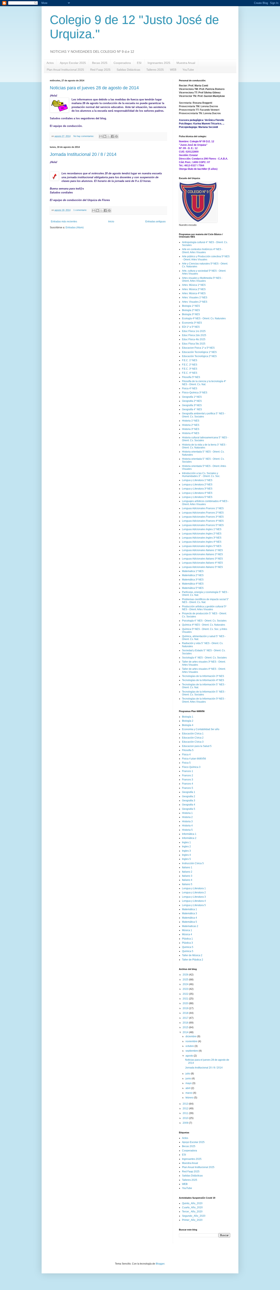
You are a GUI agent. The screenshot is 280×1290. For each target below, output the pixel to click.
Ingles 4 (186, 854)
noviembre (192, 1041)
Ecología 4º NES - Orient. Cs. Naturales (204, 318)
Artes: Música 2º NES (194, 289)
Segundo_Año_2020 (193, 1215)
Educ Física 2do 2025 (194, 335)
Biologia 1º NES (191, 305)
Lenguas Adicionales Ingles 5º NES (201, 546)
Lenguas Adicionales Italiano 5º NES (202, 567)
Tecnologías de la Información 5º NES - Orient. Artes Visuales (203, 700)
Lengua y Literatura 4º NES (197, 493)
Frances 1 (187, 771)
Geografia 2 (188, 796)
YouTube (188, 69)
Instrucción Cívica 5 (193, 863)
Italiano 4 (187, 880)
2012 (186, 1108)
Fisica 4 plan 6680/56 (194, 758)
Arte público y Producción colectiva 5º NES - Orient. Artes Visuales (206, 258)
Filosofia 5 (187, 750)
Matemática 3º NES (193, 579)
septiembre (192, 1050)
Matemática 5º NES (193, 588)
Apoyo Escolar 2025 (73, 62)
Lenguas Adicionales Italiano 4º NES (202, 562)
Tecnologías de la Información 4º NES (203, 680)
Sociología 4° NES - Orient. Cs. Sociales (204, 657)
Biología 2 (187, 720)
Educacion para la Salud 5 (197, 746)
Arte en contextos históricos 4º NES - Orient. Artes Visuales (202, 251)
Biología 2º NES (191, 310)
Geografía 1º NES (192, 396)
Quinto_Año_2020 (192, 1203)
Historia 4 (187, 825)
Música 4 (187, 934)
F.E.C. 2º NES (189, 364)
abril (188, 1088)
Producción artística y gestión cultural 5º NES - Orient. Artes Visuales (204, 608)
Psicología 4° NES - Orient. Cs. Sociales (204, 620)
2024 (186, 984)
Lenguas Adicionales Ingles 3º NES (201, 537)
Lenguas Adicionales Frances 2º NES (203, 512)
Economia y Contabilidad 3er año (200, 729)
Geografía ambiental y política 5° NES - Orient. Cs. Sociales (203, 415)
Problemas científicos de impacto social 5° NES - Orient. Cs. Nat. (205, 601)
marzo (189, 1092)
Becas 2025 (99, 62)
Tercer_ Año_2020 (192, 1211)
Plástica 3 (187, 942)
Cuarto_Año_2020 (192, 1207)
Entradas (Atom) (75, 227)
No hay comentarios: (84, 136)
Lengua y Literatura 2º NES (197, 484)
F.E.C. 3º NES (189, 368)
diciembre (191, 1036)
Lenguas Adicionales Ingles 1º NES (201, 529)
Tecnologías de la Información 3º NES (203, 676)
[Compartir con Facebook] (112, 136)
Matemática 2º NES (193, 575)
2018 (186, 1013)
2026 (186, 974)
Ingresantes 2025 (159, 62)
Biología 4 (187, 725)
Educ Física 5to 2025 (193, 343)
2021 (186, 998)
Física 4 (186, 754)
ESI (139, 62)
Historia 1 (187, 813)
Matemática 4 (189, 917)
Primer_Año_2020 (192, 1220)
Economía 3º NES (192, 322)
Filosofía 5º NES (191, 377)
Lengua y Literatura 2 (194, 892)
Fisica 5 (186, 762)
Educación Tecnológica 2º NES (199, 356)
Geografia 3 (188, 800)
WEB (173, 69)
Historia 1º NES (190, 420)
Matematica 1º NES (193, 571)
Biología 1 (187, 716)
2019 (186, 1008)
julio (188, 1073)
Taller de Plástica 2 (192, 959)
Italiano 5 (187, 884)
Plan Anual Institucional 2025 (65, 69)
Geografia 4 (188, 804)
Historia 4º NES (190, 433)
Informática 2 (189, 838)
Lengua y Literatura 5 (194, 905)
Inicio (111, 221)
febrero (190, 1097)
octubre (190, 1046)
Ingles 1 (186, 842)
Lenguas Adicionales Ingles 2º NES (201, 533)
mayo (189, 1083)
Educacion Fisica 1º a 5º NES (198, 347)
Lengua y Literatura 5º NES (197, 497)
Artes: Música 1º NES (194, 285)
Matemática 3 (189, 913)
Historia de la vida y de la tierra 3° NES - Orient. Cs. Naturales (204, 446)
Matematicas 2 (190, 926)
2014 (186, 1032)
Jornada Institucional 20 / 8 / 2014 (83, 154)
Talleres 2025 (155, 69)
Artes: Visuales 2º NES (194, 301)
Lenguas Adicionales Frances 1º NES (203, 508)
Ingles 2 (186, 846)
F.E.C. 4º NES (189, 372)
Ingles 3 (186, 850)
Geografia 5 (188, 809)
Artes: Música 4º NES (194, 293)
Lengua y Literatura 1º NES (197, 480)
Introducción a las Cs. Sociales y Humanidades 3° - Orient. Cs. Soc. (201, 475)
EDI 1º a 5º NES (191, 326)
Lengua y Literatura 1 (194, 888)
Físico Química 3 (191, 767)
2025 (186, 979)
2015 (186, 1027)
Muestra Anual (185, 62)
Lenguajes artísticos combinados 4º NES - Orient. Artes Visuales (205, 502)
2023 (186, 989)
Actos (50, 62)
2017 (186, 1018)
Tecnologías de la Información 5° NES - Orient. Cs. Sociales (204, 693)
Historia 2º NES (190, 425)
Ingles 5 (186, 859)
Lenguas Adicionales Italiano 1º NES (202, 550)
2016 (186, 1022)
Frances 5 (187, 788)
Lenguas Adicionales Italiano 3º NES (202, 558)
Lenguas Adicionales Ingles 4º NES (201, 541)
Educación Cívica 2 (193, 737)
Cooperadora (122, 62)
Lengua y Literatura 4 (194, 900)
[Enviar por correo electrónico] (101, 136)
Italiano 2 (187, 871)
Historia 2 (187, 817)
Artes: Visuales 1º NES (194, 297)
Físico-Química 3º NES (194, 392)
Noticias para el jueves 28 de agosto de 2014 (94, 87)
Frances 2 (187, 775)
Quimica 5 (187, 947)
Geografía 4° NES (192, 409)
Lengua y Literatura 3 (194, 896)
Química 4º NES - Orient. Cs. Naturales (203, 624)
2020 (186, 1003)
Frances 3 (187, 779)
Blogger (160, 1263)
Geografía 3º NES (192, 405)
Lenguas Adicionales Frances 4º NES (203, 520)
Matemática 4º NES (193, 583)
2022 (186, 993)
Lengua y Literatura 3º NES (197, 488)
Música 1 (187, 930)
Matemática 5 (189, 921)
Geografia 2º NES (192, 401)
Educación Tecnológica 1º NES (199, 352)
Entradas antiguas (155, 221)
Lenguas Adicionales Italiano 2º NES (202, 554)
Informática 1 (189, 834)
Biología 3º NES (191, 314)
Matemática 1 (189, 909)
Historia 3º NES (190, 429)
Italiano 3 (187, 875)
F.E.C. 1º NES (189, 360)
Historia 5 (187, 829)
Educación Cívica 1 (193, 733)
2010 (186, 1118)
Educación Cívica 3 (193, 741)
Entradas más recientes (64, 221)
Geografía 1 (188, 792)
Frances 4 (187, 783)
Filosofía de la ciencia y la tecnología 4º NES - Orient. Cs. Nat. (204, 383)
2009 (186, 1122)
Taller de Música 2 (192, 955)
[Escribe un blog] (105, 136)
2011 (186, 1113)
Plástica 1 (187, 938)
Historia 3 (187, 821)
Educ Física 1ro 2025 (194, 331)
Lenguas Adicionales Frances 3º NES (203, 516)
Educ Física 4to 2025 (193, 339)
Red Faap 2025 (100, 69)
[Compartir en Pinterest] (116, 136)
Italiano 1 (187, 867)
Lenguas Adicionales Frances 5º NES (203, 525)
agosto (190, 1055)
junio (189, 1078)
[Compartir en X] (109, 136)
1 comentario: (80, 210)
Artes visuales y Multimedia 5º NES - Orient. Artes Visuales (202, 279)
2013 (186, 1103)
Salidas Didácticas (128, 69)
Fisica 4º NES (189, 388)
